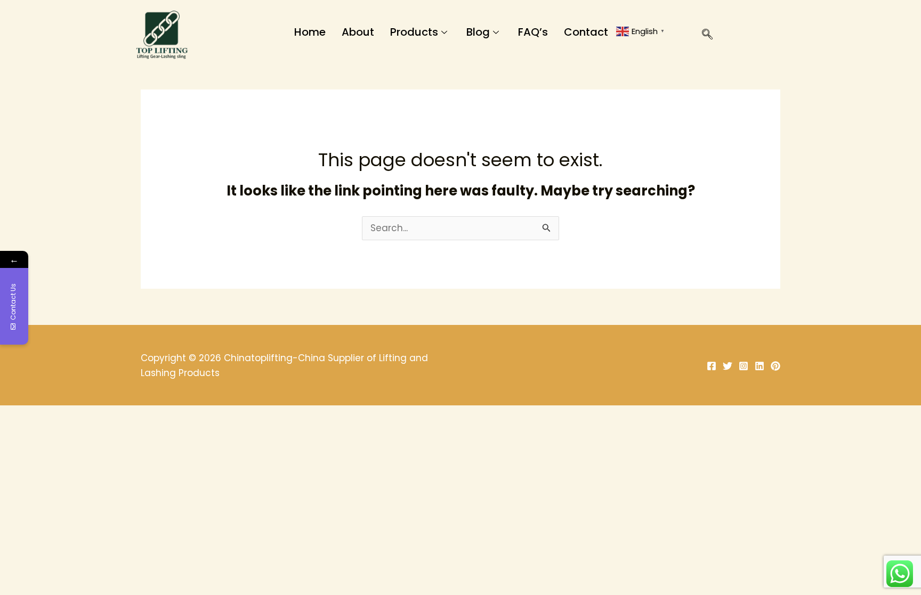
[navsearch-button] (702, 36)
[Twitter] (727, 366)
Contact (586, 32)
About (358, 32)
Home (310, 32)
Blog (478, 32)
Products (414, 32)
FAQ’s (533, 32)
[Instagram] (743, 366)
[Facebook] (711, 366)
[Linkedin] (759, 366)
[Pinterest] (775, 366)
